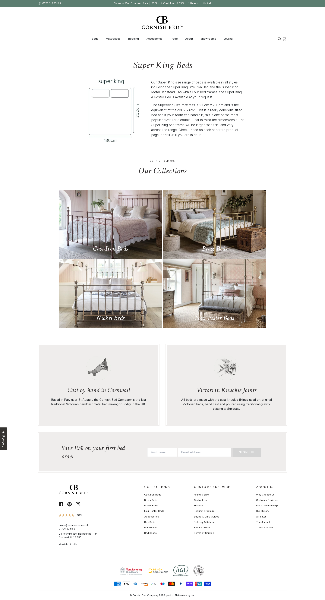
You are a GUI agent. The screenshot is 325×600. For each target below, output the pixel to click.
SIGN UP (126, 323)
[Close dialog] (232, 256)
